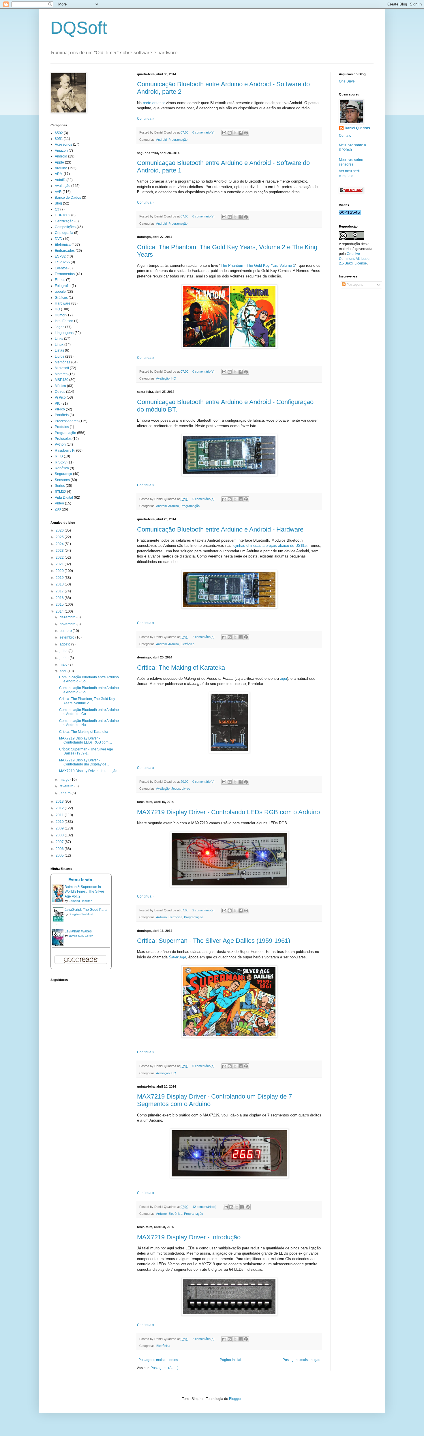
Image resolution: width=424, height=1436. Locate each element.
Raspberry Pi (65, 450)
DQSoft (78, 27)
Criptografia (64, 233)
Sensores (62, 480)
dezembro (68, 617)
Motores (61, 374)
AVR (58, 192)
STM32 (60, 492)
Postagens (354, 285)
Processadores (66, 421)
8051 (59, 139)
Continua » (145, 119)
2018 (60, 584)
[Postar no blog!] (229, 133)
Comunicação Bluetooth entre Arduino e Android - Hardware (220, 529)
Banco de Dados (68, 198)
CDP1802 (62, 215)
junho (65, 658)
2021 (60, 564)
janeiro (66, 793)
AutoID (60, 180)
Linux (59, 345)
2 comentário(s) (203, 637)
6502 (59, 133)
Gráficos (61, 298)
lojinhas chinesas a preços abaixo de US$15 (269, 545)
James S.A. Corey (81, 935)
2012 (60, 808)
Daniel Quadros (357, 128)
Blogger (235, 1399)
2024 (60, 544)
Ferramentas (65, 274)
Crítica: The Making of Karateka (181, 667)
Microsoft (62, 368)
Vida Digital (64, 497)
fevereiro (67, 786)
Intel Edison (64, 321)
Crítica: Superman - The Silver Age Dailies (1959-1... (86, 751)
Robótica (62, 468)
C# (57, 209)
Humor (60, 315)
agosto (65, 644)
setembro (67, 637)
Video (59, 503)
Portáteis (62, 415)
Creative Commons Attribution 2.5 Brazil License (355, 259)
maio (64, 664)
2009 (60, 828)
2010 (60, 822)
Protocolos (63, 439)
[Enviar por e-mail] (224, 133)
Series (60, 486)
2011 (60, 815)
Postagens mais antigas (301, 1360)
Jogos (175, 788)
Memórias (62, 362)
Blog (58, 203)
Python (60, 444)
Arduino (173, 506)
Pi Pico (60, 397)
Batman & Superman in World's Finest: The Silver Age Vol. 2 (84, 892)
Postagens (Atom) (165, 1368)
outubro (66, 631)
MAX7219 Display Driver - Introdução (189, 1237)
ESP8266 (62, 262)
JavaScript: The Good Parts (86, 910)
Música (60, 386)
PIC (58, 403)
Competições (65, 227)
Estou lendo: (81, 879)
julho (64, 651)
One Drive (347, 81)
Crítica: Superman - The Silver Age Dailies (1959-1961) (213, 940)
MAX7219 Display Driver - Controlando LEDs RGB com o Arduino (228, 812)
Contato (345, 136)
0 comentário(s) (203, 132)
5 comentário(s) (203, 499)
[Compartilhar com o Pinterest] (246, 133)
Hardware (62, 303)
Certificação (64, 221)
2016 (60, 598)
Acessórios (63, 144)
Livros (186, 788)
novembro (68, 624)
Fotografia (63, 286)
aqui (283, 678)
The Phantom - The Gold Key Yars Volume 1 (258, 265)
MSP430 (61, 380)
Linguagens (64, 333)
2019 (60, 578)
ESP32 (60, 256)
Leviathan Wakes (78, 931)
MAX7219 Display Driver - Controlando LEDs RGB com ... (85, 740)
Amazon (61, 151)
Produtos (62, 427)
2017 (60, 591)
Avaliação (163, 378)
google (60, 292)
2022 (60, 557)
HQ (173, 378)
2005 (60, 855)
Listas (59, 350)
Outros (60, 392)
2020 (60, 571)
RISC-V (61, 462)
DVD (58, 239)
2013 (60, 801)
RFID (59, 456)
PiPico (60, 409)
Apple (59, 162)
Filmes (60, 280)
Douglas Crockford (81, 914)
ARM (59, 174)
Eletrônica (187, 644)
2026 (60, 530)
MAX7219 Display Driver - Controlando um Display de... (84, 762)
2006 (60, 849)
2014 (60, 611)
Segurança (63, 474)
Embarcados (65, 251)
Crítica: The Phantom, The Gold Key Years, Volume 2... (87, 701)
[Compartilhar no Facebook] (240, 133)
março (65, 780)
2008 (60, 835)
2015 (60, 604)
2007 (60, 842)
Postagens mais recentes (158, 1360)
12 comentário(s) (204, 1206)
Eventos (61, 268)
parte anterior (154, 103)
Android (161, 139)
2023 (60, 551)
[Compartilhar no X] (235, 133)
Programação (177, 139)
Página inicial (230, 1360)
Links (59, 339)
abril (63, 671)
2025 (60, 537)
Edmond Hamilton (80, 900)
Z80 (58, 509)
